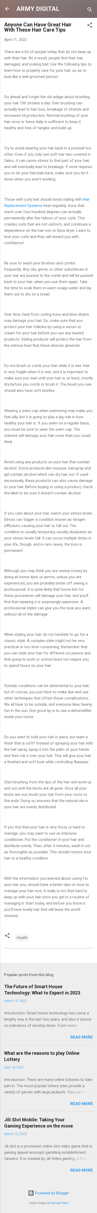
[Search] (90, 10)
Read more (81, 1037)
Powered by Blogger (51, 1193)
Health (22, 937)
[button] (90, 26)
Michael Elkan (60, 1203)
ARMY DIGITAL (38, 8)
